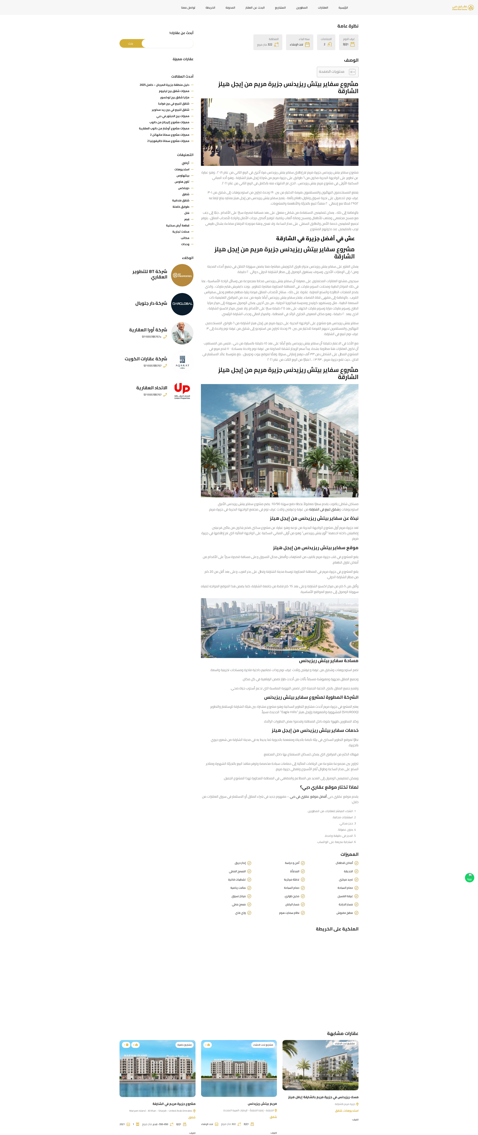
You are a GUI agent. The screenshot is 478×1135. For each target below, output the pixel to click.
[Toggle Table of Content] (350, 72)
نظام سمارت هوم (289, 913)
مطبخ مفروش (344, 913)
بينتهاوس (182, 175)
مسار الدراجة (346, 904)
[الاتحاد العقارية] (182, 391)
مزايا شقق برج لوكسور (174, 97)
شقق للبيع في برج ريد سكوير (170, 109)
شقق (185, 194)
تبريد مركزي (346, 879)
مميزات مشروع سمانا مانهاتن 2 (169, 134)
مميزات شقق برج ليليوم (174, 91)
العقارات (323, 7)
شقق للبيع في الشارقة (324, 509)
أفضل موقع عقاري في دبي (308, 796)
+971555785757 (152, 337)
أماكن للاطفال (344, 863)
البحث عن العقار (255, 7)
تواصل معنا (188, 7)
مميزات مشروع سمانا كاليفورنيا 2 (168, 141)
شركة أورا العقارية (148, 330)
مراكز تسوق (239, 896)
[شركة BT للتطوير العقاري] (182, 275)
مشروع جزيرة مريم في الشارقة (174, 1104)
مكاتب (185, 238)
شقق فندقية (180, 200)
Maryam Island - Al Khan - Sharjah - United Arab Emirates (161, 1110)
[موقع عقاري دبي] (463, 7)
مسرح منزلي (239, 904)
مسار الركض (292, 904)
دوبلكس (183, 188)
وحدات (185, 244)
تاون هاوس (182, 181)
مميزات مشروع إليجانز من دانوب (169, 122)
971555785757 (153, 365)
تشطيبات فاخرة (237, 879)
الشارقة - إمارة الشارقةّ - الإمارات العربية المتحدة (248, 1110)
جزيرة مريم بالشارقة (345, 1103)
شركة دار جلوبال (151, 303)
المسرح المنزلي (237, 871)
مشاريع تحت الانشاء (345, 1043)
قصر (186, 219)
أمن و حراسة (292, 863)
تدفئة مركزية (291, 879)
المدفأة (294, 871)
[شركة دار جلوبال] (182, 304)
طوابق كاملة (181, 206)
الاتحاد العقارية (151, 388)
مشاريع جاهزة (184, 1044)
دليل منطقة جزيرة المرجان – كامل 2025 (164, 85)
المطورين (302, 7)
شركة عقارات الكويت (146, 359)
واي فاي (240, 913)
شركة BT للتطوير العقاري (150, 274)
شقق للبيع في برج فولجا (173, 103)
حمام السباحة (345, 888)
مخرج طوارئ (292, 896)
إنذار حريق (240, 863)
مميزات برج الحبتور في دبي (172, 116)
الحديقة (348, 871)
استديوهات (181, 169)
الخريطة (210, 7)
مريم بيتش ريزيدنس (262, 1103)
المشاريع (280, 7)
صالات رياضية (238, 888)
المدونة (230, 7)
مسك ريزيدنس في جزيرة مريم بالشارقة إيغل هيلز (323, 1097)
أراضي (185, 163)
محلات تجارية (180, 231)
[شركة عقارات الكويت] (182, 362)
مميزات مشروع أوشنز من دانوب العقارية (164, 128)
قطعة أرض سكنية (177, 225)
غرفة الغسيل (345, 896)
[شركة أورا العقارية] (182, 333)
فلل (186, 213)
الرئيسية (343, 7)
